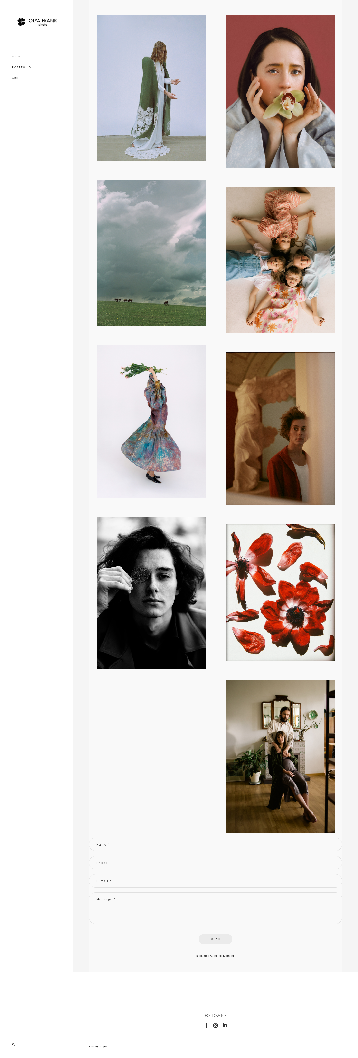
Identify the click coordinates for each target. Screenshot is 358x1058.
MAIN (16, 56)
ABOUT (17, 78)
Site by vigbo (98, 1046)
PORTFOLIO (21, 67)
